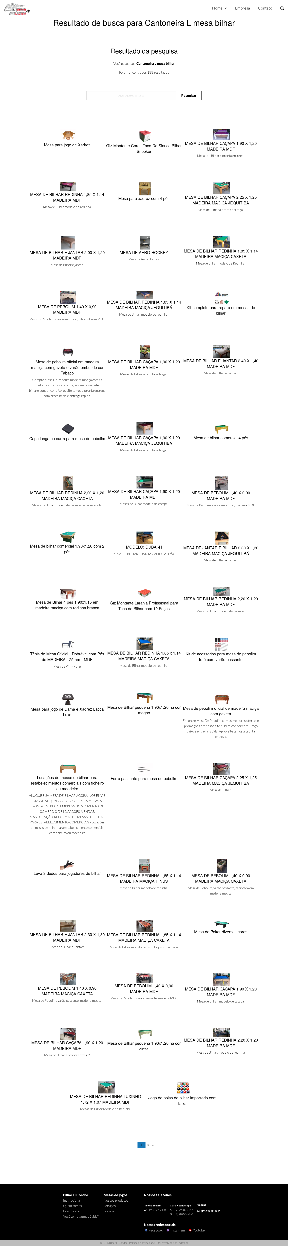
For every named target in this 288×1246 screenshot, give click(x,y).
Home (217, 8)
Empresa (242, 8)
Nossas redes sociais (160, 1225)
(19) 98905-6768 (183, 1214)
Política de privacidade (142, 1242)
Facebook (155, 1230)
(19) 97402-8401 (210, 1210)
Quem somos (72, 1206)
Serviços (110, 1206)
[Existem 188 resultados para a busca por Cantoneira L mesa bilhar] (17, 9)
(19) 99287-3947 (183, 1209)
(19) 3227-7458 (157, 1209)
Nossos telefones (158, 1195)
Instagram (177, 1230)
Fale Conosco (72, 1211)
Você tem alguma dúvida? (80, 1216)
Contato (265, 8)
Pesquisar (188, 95)
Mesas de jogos (115, 1195)
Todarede (183, 1242)
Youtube (198, 1230)
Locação (109, 1211)
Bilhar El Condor (75, 1195)
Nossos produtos (116, 1200)
